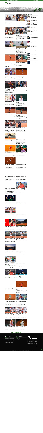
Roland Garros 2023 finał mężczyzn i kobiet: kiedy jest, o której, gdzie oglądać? (10, 251)
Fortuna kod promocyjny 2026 (34, 50)
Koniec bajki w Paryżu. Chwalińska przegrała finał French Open (20, 22)
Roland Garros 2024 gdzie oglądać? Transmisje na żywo (9, 152)
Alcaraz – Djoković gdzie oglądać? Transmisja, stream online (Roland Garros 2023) (10, 301)
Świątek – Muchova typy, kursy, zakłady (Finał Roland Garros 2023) (10, 238)
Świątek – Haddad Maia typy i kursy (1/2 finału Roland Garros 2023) (10, 326)
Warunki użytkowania (18, 339)
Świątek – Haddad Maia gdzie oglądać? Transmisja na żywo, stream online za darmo (21, 314)
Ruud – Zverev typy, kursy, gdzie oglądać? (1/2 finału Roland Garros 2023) (10, 288)
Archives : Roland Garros (18, 332)
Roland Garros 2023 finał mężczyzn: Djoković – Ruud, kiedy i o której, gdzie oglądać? (21, 189)
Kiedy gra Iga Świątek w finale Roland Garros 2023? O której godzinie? (20, 251)
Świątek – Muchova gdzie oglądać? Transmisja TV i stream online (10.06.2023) (21, 263)
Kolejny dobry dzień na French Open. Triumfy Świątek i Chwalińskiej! (9, 114)
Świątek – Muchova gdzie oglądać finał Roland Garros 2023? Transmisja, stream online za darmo (10, 264)
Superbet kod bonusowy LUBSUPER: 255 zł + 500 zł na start (34, 42)
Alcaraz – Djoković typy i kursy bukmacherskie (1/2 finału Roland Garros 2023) (21, 289)
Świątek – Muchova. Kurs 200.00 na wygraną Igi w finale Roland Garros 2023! (10, 226)
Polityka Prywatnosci (18, 338)
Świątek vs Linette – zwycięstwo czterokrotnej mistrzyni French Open (20, 76)
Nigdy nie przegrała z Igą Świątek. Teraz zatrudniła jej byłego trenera (10, 22)
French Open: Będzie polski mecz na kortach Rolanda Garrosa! (20, 88)
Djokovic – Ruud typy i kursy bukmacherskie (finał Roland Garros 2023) (10, 202)
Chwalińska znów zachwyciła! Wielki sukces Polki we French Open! (10, 89)
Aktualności (8, 0)
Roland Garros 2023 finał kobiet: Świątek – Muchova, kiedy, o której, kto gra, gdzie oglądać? (21, 301)
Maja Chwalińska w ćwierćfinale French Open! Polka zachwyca (9, 62)
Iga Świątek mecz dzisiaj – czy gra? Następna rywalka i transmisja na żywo (21, 140)
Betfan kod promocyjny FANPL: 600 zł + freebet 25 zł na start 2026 (34, 58)
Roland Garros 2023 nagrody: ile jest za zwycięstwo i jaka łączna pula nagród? (21, 226)
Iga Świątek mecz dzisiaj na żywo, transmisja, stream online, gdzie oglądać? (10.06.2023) (21, 239)
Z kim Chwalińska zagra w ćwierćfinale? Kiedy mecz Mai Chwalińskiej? (21, 49)
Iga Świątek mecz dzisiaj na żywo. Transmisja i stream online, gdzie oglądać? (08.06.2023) (10, 314)
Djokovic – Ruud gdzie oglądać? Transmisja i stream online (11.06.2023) (10, 189)
